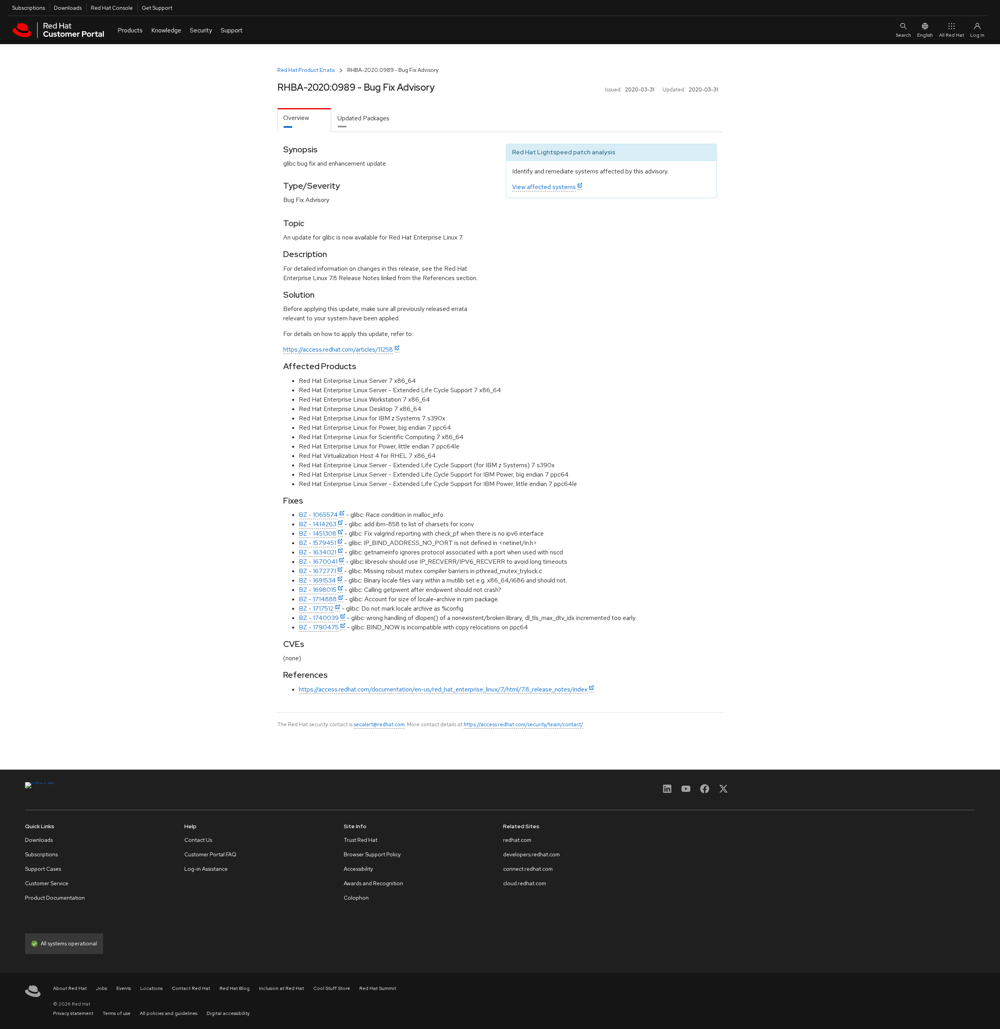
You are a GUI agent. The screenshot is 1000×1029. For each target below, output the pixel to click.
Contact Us (198, 839)
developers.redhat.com (531, 854)
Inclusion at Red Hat (281, 988)
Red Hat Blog (235, 988)
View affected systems (544, 187)
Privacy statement (73, 1013)
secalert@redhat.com (379, 724)
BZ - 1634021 (317, 552)
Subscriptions (28, 7)
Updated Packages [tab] (363, 118)
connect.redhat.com (528, 868)
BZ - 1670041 (318, 561)
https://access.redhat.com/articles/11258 (338, 349)
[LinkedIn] (667, 791)
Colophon (356, 897)
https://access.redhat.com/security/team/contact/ (523, 724)
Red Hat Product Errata (306, 69)
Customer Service (46, 883)
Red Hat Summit (377, 988)
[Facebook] (704, 791)
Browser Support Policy (372, 854)
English (925, 35)
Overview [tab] (296, 118)
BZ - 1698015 (317, 590)
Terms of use (116, 1013)
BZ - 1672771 (317, 571)
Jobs (101, 988)
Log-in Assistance (206, 868)
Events (123, 988)
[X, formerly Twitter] (723, 791)
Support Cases (43, 868)
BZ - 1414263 (317, 524)
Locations (151, 988)
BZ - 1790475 (319, 627)
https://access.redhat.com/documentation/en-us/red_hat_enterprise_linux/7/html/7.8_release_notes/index (443, 689)
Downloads (68, 7)
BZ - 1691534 (317, 580)
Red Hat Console (112, 7)
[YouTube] (686, 791)
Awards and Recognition (373, 883)
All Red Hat (951, 35)
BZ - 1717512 (316, 608)
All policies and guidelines (168, 1013)
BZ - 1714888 (318, 599)
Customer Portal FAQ (210, 854)
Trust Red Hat (360, 839)
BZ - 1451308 (317, 533)
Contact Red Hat (191, 988)
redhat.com (517, 839)
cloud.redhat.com (524, 883)
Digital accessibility (228, 1013)
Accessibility (358, 868)
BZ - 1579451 (317, 543)
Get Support (157, 7)
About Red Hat (70, 988)
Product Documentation (55, 897)
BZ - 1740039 (319, 618)
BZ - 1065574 (318, 515)
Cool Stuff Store (331, 988)
